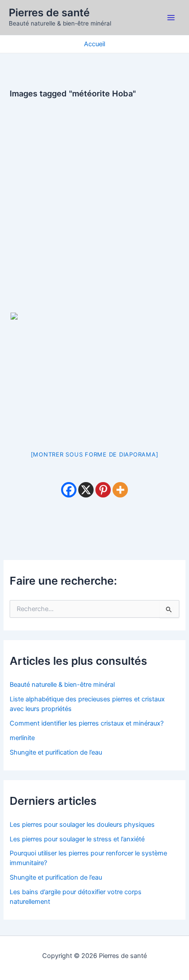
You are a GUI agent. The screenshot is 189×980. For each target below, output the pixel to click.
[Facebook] (68, 489)
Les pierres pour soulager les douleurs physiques (82, 825)
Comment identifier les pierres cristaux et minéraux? (87, 723)
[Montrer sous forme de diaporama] (95, 454)
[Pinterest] (103, 489)
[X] (86, 489)
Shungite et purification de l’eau (56, 752)
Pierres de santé (49, 12)
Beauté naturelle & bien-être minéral (62, 685)
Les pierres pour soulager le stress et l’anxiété (77, 839)
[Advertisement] (94, 199)
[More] (120, 489)
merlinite (22, 738)
